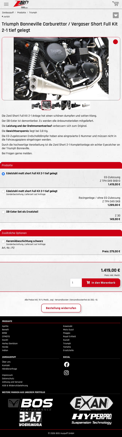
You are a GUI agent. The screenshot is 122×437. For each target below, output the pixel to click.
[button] (115, 41)
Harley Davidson (10, 343)
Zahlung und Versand (12, 382)
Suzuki (66, 340)
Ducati (5, 340)
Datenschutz (8, 378)
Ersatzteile (68, 350)
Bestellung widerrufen (61, 308)
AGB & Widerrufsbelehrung (15, 385)
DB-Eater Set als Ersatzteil (22, 212)
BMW (4, 333)
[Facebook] (67, 364)
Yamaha (67, 347)
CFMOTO (6, 336)
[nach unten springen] (115, 15)
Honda (5, 347)
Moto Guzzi (68, 329)
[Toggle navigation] (6, 4)
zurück (7, 16)
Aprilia (5, 326)
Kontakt (6, 365)
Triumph (67, 343)
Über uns (6, 361)
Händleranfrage (9, 368)
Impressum (7, 375)
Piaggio (66, 333)
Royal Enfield (69, 336)
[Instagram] (66, 372)
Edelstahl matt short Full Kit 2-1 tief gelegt (31, 173)
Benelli (5, 329)
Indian (5, 350)
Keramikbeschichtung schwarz (24, 241)
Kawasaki (67, 326)
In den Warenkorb (102, 283)
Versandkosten (62, 299)
